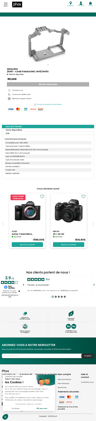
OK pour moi (41, 408)
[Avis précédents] (23, 285)
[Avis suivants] (94, 285)
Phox (5, 371)
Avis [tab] (7, 133)
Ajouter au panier (27, 244)
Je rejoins (87, 356)
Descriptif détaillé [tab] (14, 126)
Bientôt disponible (48, 84)
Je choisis (16, 408)
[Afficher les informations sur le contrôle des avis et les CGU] (19, 291)
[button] (48, 65)
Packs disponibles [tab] (14, 130)
